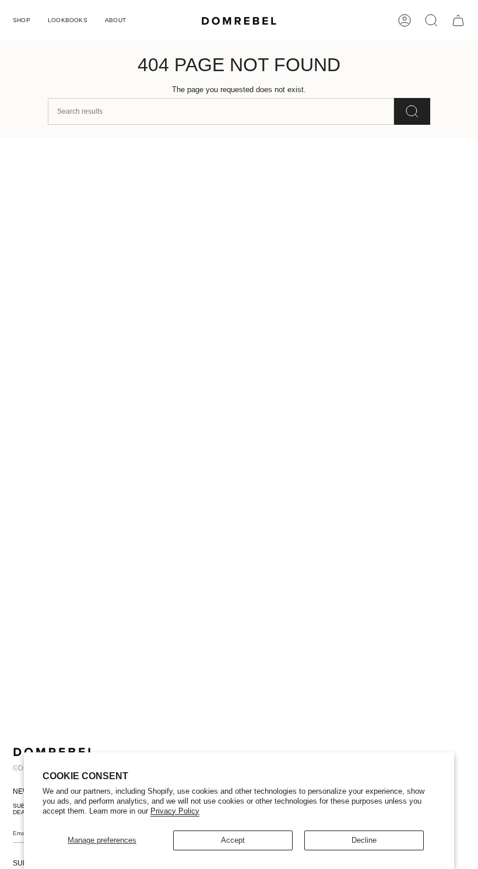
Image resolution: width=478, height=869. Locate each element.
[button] (21, 20)
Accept (233, 840)
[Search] (412, 111)
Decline (364, 840)
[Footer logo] (53, 752)
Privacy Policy (174, 811)
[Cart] (458, 20)
